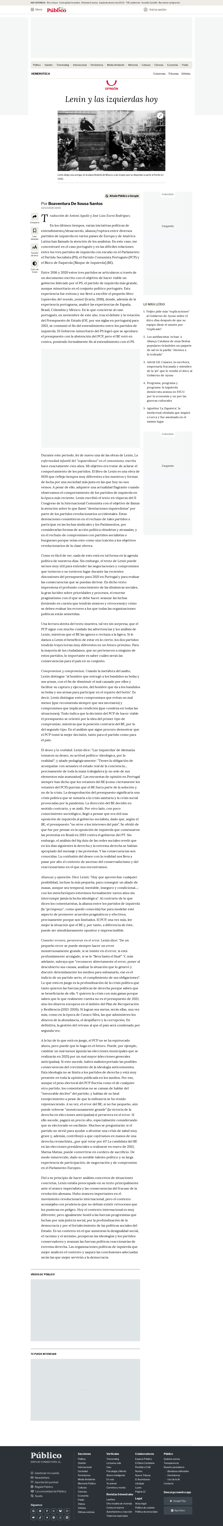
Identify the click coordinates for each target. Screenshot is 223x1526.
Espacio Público (143, 1459)
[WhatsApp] (60, 1517)
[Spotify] (53, 1517)
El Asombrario (142, 1479)
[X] (53, 1511)
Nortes (138, 1471)
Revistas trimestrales (119, 1494)
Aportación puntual (46, 1482)
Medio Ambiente (115, 65)
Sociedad (83, 1471)
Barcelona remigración (169, 2)
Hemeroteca (40, 73)
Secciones (84, 1453)
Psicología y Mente (116, 1471)
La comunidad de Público (50, 1491)
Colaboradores (144, 1453)
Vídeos (81, 1503)
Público (46, 1456)
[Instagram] (67, 1511)
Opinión (49, 65)
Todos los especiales (117, 1515)
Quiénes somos (172, 1459)
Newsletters (41, 1477)
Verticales (112, 1453)
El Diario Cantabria (144, 1463)
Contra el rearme (115, 1507)
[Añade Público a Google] (33, 1511)
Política (37, 65)
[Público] (56, 10)
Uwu (108, 1467)
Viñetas (185, 73)
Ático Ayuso (52, 2)
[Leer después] (35, 230)
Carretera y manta (116, 1487)
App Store (179, 1510)
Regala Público (43, 1486)
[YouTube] (33, 1517)
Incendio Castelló (149, 2)
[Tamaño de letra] (35, 247)
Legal (138, 1498)
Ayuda (38, 1496)
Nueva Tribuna (143, 1475)
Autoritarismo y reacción (119, 1511)
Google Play (179, 1501)
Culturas (146, 65)
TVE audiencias (133, 2)
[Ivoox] (67, 1517)
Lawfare (110, 1499)
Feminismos (97, 65)
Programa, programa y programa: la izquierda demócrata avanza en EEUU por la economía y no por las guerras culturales (166, 391)
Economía (172, 65)
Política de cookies (145, 1507)
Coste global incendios (69, 2)
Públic (81, 1499)
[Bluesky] (60, 1511)
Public (185, 65)
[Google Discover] (40, 1511)
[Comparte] (35, 217)
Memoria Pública (87, 1483)
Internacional (80, 65)
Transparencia (171, 1463)
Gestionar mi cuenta (46, 1473)
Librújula (139, 1483)
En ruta (110, 1479)
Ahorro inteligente (115, 1475)
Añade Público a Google (124, 195)
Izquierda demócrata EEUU (112, 2)
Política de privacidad (146, 1511)
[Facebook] (47, 1511)
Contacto (169, 1483)
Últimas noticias (86, 1512)
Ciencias (158, 65)
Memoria (133, 65)
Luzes (138, 1487)
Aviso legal (140, 1503)
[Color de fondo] (35, 263)
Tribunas (173, 73)
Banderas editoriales (178, 1471)
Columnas (159, 73)
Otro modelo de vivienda (119, 1503)
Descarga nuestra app (177, 1492)
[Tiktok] (40, 1517)
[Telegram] (47, 1517)
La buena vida (113, 1463)
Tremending (62, 65)
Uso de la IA (173, 1479)
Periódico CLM (143, 1467)
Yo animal (111, 1483)
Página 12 (140, 1491)
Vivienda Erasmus (89, 2)
